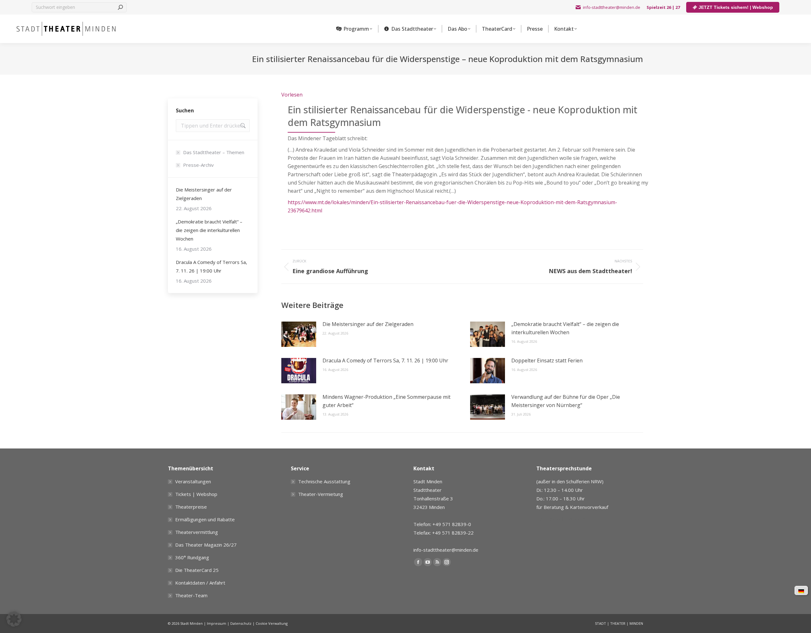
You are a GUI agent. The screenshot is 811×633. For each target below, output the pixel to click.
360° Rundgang (192, 557)
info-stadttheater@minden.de (611, 7)
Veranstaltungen (193, 481)
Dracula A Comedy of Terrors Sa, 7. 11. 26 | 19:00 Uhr (385, 360)
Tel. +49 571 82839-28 (561, 519)
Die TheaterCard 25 (197, 570)
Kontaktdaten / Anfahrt (200, 583)
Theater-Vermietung (320, 494)
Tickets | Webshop (196, 494)
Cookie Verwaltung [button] (272, 623)
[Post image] (298, 334)
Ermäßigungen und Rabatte (205, 519)
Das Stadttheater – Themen (213, 152)
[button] (14, 619)
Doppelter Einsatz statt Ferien (547, 360)
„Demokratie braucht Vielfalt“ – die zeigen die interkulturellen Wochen (565, 328)
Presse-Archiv (198, 165)
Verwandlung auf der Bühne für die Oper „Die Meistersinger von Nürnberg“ (565, 401)
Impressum (216, 623)
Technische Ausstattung (324, 481)
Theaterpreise (191, 507)
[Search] (120, 7)
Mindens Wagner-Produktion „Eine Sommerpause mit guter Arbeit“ (386, 401)
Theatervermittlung (196, 532)
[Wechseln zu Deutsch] (801, 590)
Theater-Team (191, 595)
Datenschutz (241, 623)
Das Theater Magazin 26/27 (206, 545)
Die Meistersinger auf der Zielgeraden (367, 324)
